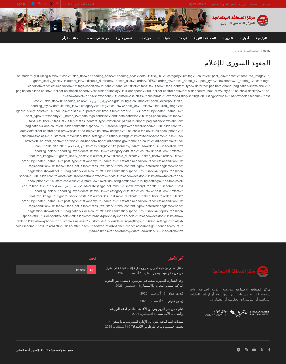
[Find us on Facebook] (57, 4)
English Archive (196, 4)
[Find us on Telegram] (33, 4)
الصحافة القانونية (205, 38)
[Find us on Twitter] (51, 4)
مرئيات (146, 38)
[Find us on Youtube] (45, 4)
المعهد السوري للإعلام (224, 4)
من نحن (266, 4)
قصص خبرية (124, 38)
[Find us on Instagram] (39, 4)
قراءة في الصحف (97, 38)
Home (266, 50)
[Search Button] (17, 37)
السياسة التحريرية (249, 4)
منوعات (165, 38)
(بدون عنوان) (174, 293)
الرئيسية (261, 38)
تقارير (229, 38)
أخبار (246, 38)
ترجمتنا (182, 38)
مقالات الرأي (70, 38)
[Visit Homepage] (241, 20)
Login (19, 4)
